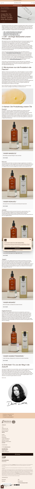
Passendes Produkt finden (17, 5)
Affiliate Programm (5, 431)
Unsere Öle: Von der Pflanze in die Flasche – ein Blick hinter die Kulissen (8, 8)
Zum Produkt (5, 157)
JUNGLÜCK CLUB (5, 428)
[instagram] (3, 457)
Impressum (3, 481)
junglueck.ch (13, 464)
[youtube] (5, 457)
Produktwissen (5, 7)
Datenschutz (4, 479)
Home (1, 7)
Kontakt (3, 434)
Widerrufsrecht (20, 481)
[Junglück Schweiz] (17, 2)
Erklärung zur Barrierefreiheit (6, 441)
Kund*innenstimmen (5, 429)
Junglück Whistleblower (6, 438)
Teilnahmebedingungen (5, 477)
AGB (18, 479)
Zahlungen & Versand (5, 440)
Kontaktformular (4, 444)
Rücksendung (4, 437)
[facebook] (2, 457)
